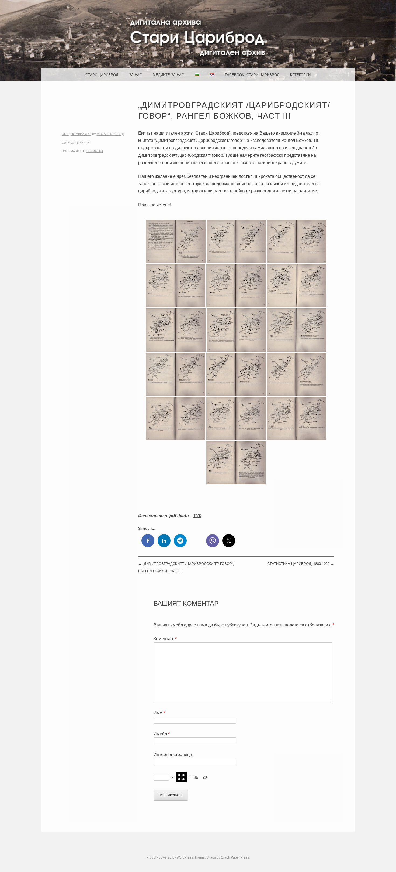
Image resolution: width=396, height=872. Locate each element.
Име (159, 713)
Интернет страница (173, 754)
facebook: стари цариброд (252, 75)
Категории (300, 75)
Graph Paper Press (235, 857)
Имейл (162, 733)
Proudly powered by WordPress (170, 857)
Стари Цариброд (101, 75)
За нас (135, 75)
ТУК (197, 515)
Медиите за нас (168, 75)
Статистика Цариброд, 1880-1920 (300, 564)
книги (84, 142)
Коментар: (165, 638)
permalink (94, 151)
